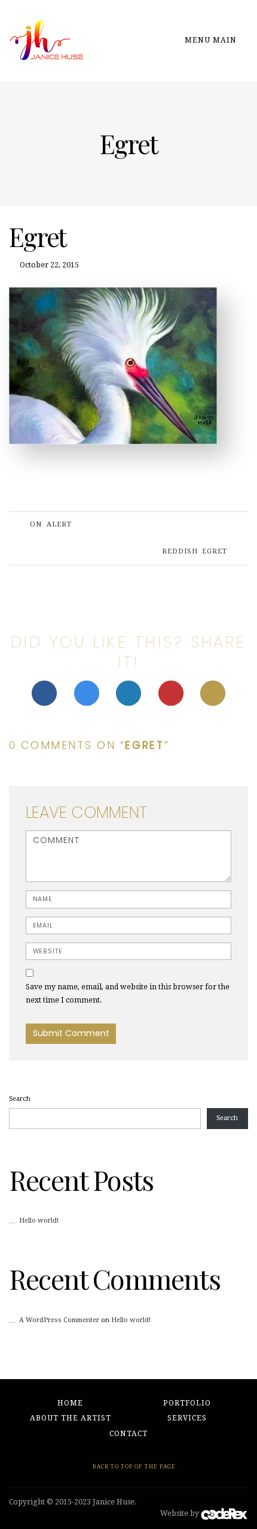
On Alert (51, 524)
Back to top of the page (133, 1466)
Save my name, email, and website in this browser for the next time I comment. (128, 993)
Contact (128, 1433)
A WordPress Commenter (59, 1320)
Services (187, 1418)
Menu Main (212, 40)
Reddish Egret (194, 551)
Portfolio (187, 1403)
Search (19, 1099)
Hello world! (39, 1220)
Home (70, 1403)
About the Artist (70, 1418)
